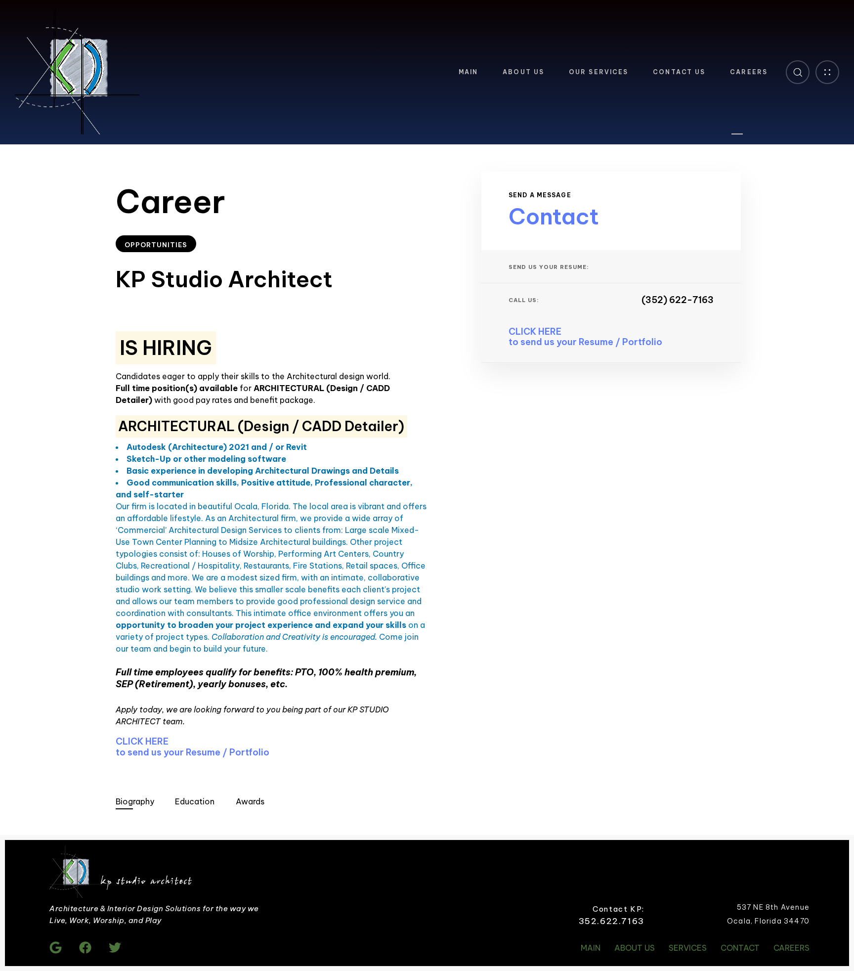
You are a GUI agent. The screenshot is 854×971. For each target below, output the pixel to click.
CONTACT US (679, 72)
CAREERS (749, 72)
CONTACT (740, 948)
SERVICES (688, 948)
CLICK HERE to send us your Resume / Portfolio (192, 747)
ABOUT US (523, 72)
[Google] (55, 947)
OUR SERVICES (598, 72)
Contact (554, 216)
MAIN (468, 72)
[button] (798, 72)
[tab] (135, 801)
